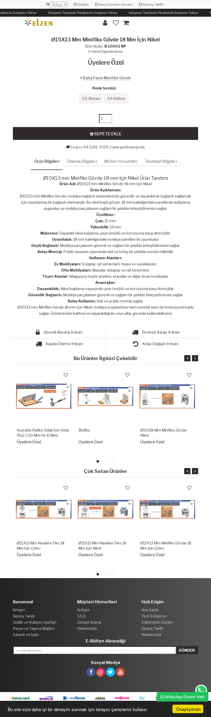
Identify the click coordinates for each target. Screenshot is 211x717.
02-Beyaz (91, 98)
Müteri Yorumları (120, 161)
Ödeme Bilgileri (82, 161)
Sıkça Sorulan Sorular (115, 4)
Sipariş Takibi (153, 4)
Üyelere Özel (106, 62)
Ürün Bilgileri (46, 161)
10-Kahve (116, 98)
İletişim (83, 4)
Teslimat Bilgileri (161, 161)
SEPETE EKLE (107, 133)
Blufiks (84, 430)
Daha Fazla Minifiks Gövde (107, 78)
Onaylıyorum (188, 709)
